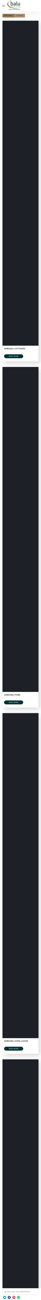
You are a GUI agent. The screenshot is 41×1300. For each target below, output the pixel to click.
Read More (13, 356)
